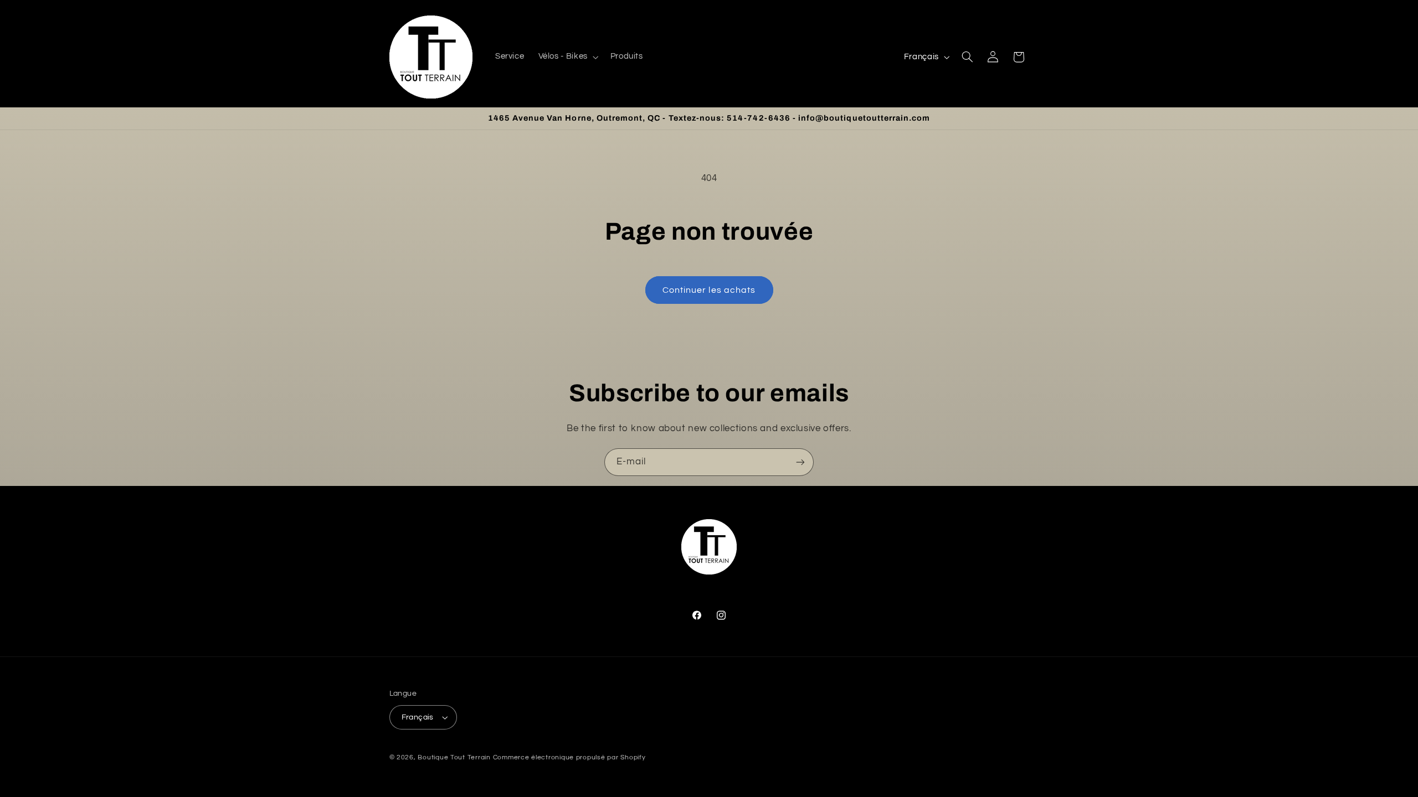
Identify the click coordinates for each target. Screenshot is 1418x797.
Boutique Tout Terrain (454, 757)
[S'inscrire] (800, 461)
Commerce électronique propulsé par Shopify (569, 757)
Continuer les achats (709, 290)
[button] (567, 57)
